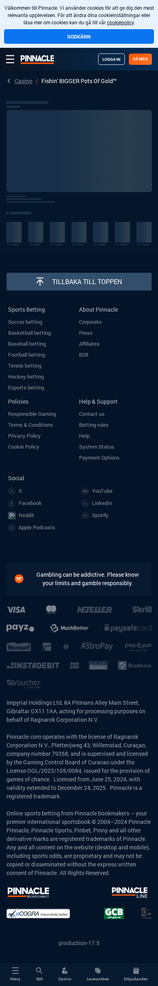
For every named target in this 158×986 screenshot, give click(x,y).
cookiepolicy (120, 22)
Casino (23, 81)
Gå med (140, 59)
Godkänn (79, 36)
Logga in (111, 59)
